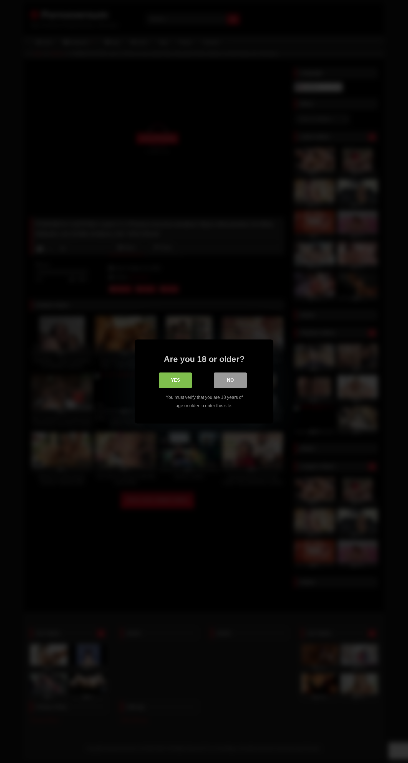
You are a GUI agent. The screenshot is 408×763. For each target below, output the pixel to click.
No (230, 380)
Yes (175, 380)
